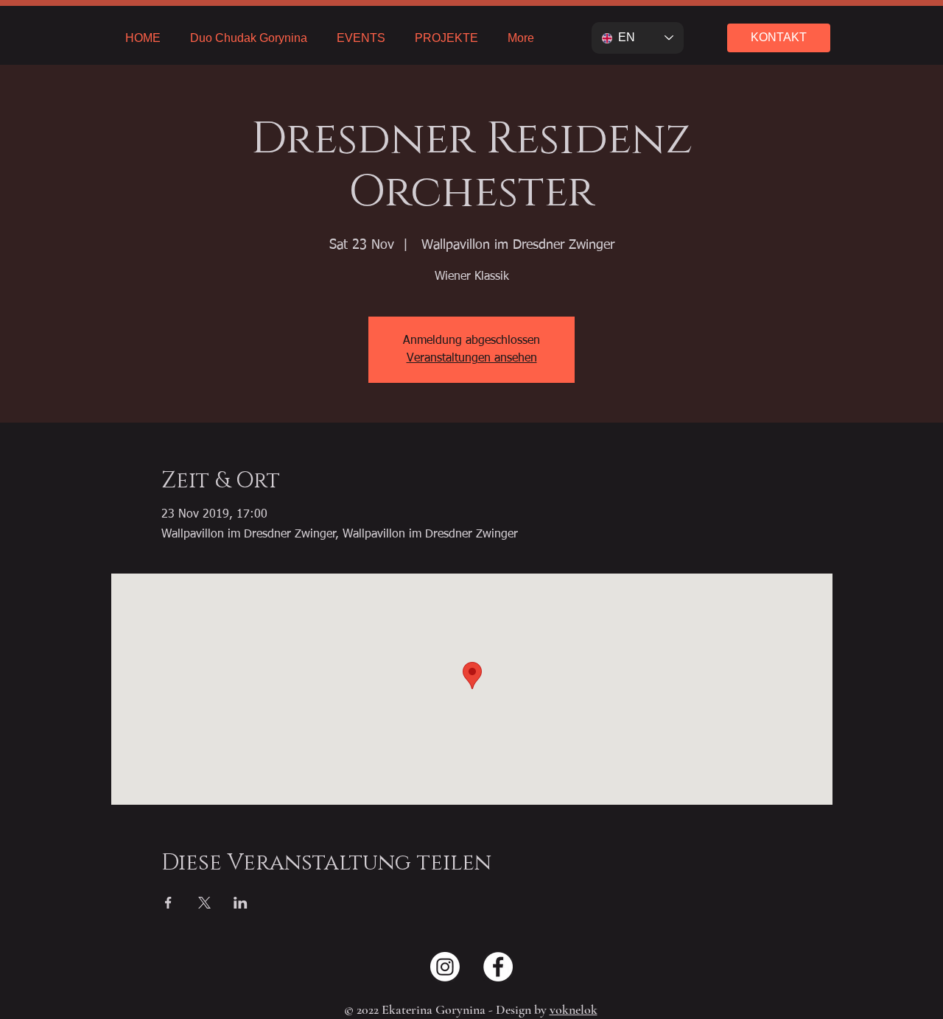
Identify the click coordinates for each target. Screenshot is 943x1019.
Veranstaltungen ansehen (472, 358)
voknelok (573, 1009)
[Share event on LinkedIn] (241, 903)
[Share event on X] (204, 903)
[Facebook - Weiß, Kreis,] (498, 966)
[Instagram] (445, 966)
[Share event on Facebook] (168, 903)
